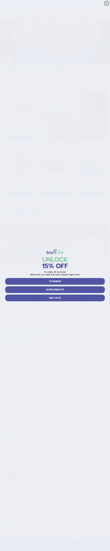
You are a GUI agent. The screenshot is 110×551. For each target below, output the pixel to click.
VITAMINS (55, 281)
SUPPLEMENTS (55, 289)
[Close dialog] (106, 3)
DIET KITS (55, 297)
